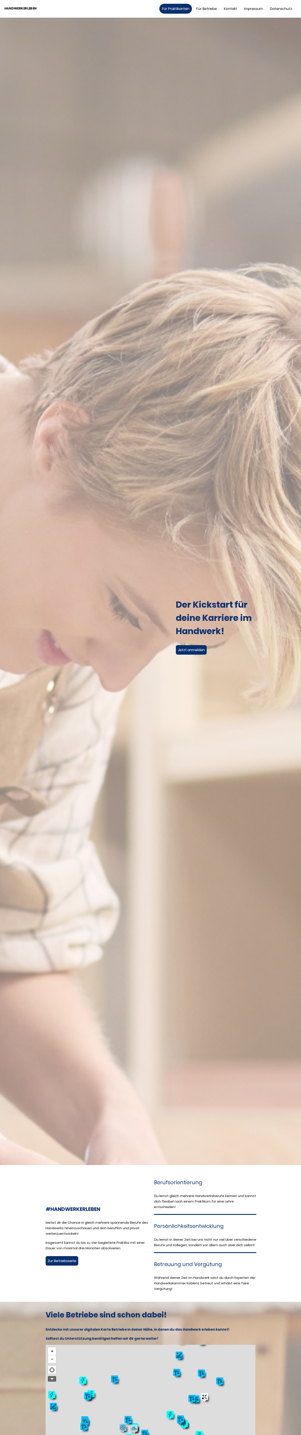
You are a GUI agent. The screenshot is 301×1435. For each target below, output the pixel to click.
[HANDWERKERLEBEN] (28, 14)
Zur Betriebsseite (62, 1260)
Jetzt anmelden (191, 649)
